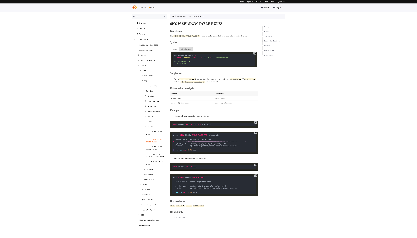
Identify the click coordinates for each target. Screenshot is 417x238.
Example (267, 46)
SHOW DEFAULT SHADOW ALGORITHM (155, 155)
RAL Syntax (148, 169)
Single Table (152, 106)
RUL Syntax (148, 174)
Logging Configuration (149, 210)
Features (141, 34)
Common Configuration (149, 220)
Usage (145, 184)
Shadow (150, 127)
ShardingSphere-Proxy (148, 50)
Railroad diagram (186, 49)
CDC (142, 215)
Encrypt (150, 116)
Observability (145, 194)
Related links (268, 55)
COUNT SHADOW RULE (154, 163)
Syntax (145, 70)
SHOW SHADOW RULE (154, 133)
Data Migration (146, 189)
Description (268, 27)
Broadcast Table (153, 101)
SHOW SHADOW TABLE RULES (154, 140)
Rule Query (150, 91)
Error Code (144, 225)
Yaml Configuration (148, 60)
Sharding (151, 96)
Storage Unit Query (153, 86)
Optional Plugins (147, 200)
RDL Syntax (148, 76)
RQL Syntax (148, 81)
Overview (141, 23)
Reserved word (148, 179)
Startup (143, 55)
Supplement (268, 36)
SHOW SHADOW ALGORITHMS (154, 148)
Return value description (272, 41)
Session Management (148, 205)
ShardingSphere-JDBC (148, 45)
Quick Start (142, 28)
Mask (150, 121)
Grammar (174, 49)
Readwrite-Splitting (154, 111)
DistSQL (144, 65)
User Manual (142, 39)
